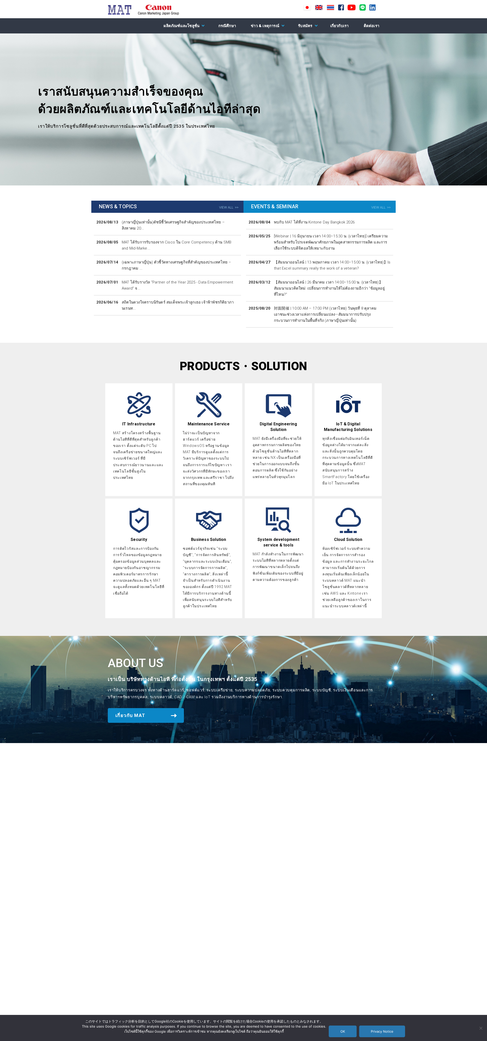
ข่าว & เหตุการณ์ (265, 26)
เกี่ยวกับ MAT (130, 715)
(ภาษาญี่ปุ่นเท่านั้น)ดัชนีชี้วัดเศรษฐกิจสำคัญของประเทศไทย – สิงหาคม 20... (173, 225)
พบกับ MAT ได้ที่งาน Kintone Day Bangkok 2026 (314, 222)
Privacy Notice (382, 1031)
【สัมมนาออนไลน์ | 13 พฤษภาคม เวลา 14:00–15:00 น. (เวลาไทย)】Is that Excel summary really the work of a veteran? (332, 265)
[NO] (480, 1028)
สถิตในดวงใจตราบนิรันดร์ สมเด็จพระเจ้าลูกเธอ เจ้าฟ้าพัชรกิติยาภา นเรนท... (178, 305)
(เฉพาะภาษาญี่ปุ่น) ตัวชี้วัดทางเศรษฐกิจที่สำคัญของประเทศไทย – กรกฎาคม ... (176, 265)
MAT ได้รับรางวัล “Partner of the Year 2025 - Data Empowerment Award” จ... (177, 285)
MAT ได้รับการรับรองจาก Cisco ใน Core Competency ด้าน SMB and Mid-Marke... (176, 245)
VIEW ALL (226, 207)
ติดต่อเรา (371, 26)
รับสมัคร (305, 26)
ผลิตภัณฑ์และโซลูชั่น (181, 26)
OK (342, 1031)
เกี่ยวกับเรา (339, 26)
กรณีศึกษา (227, 26)
